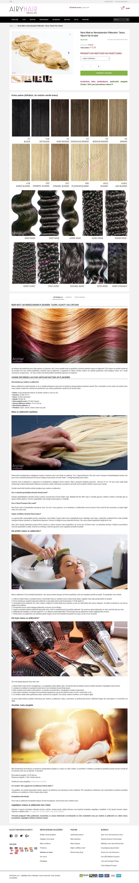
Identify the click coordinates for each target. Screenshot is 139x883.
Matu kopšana (75, 843)
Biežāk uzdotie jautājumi (48, 835)
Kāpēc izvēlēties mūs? (78, 848)
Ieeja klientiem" (122, 1)
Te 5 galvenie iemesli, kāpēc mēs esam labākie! (47, 811)
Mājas (11, 26)
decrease (82, 67)
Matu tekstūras (76, 839)
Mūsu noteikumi (45, 843)
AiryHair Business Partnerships (111, 839)
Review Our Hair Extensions (110, 852)
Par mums (43, 857)
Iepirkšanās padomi (77, 835)
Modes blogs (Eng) (77, 852)
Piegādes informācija (47, 839)
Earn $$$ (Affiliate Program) (110, 857)
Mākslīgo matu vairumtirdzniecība (112, 843)
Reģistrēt (109, 1)
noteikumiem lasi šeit (38, 781)
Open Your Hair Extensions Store (112, 835)
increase (99, 67)
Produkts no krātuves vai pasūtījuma (100, 53)
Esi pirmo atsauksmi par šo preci (118, 39)
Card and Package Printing (110, 861)
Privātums (43, 848)
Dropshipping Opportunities (110, 848)
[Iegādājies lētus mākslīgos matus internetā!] (23, 10)
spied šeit (85, 7)
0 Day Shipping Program (109, 865)
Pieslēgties (43, 861)
